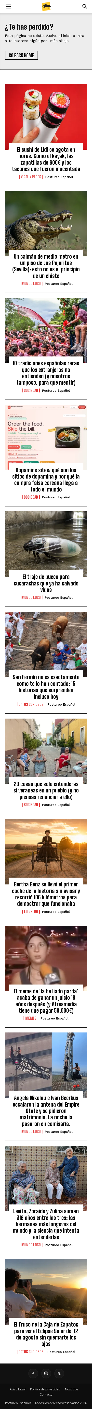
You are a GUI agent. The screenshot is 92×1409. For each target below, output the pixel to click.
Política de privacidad (45, 1389)
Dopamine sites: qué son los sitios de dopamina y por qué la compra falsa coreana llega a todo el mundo (46, 480)
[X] (59, 1373)
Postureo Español (59, 177)
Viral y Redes (31, 177)
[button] (8, 6)
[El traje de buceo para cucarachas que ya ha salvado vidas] (46, 544)
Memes (31, 1018)
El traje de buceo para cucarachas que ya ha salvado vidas (46, 583)
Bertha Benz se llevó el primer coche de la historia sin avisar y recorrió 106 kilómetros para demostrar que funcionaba (46, 894)
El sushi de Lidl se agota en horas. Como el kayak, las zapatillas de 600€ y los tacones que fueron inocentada (46, 159)
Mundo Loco (31, 284)
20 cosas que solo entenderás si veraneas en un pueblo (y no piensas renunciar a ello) (46, 790)
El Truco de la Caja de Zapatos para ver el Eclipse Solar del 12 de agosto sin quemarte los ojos (46, 1334)
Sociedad (31, 390)
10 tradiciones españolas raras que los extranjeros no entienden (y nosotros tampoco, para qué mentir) (46, 373)
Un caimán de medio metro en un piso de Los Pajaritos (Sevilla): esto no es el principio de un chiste (46, 266)
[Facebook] (33, 1373)
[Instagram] (46, 1373)
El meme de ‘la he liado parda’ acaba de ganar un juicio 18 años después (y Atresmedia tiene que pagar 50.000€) (46, 1001)
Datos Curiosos (31, 704)
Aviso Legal (18, 1389)
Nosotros (71, 1389)
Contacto (46, 1394)
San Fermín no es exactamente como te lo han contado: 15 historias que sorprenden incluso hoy (46, 687)
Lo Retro (31, 912)
